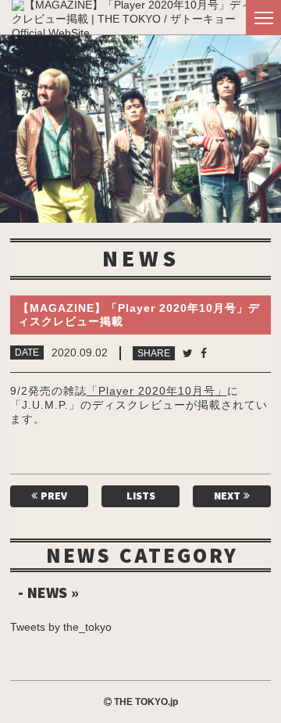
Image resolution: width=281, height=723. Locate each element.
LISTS (140, 495)
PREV (52, 495)
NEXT (229, 495)
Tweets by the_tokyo (61, 626)
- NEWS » (48, 592)
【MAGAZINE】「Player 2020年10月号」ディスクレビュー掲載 (139, 314)
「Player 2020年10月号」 (157, 390)
